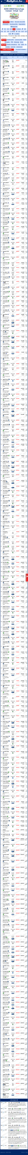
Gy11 (26, 31)
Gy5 (25, 29)
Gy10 (22, 31)
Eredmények (6, 22)
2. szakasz (12, 31)
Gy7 (5, 31)
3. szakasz (16, 34)
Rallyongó (16, 42)
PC (25, 44)
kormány (8, 47)
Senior (21, 42)
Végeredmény (22, 24)
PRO (12, 42)
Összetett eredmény (21, 49)
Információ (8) (14, 52)
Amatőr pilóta (10, 40)
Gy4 (14, 29)
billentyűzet (19, 47)
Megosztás (14, 26)
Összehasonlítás (14, 24)
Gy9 (19, 31)
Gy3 (11, 29)
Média (24, 40)
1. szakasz (18, 29)
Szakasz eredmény (7, 49)
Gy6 (2, 31)
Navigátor (7, 42)
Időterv (12, 22)
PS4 (19, 44)
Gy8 (8, 31)
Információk (6, 24)
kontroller (13, 47)
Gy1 (5, 29)
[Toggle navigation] (1, 1)
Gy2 (8, 29)
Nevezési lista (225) (20, 22)
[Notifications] (27, 1)
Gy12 (10, 34)
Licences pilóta (18, 40)
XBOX (22, 44)
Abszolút (4, 40)
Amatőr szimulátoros (12, 44)
